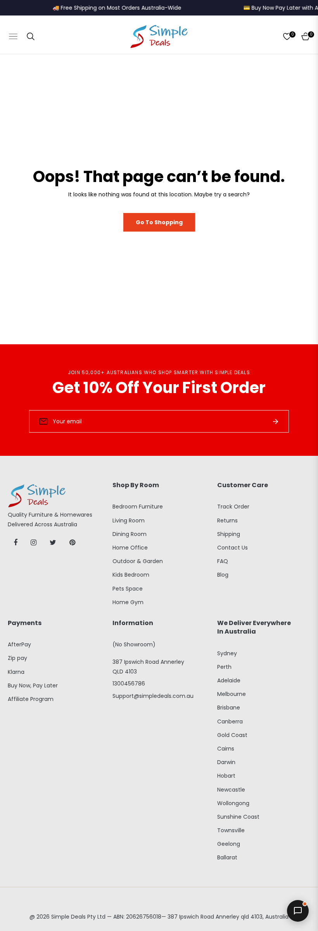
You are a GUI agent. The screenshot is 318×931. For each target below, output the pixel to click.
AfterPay (19, 644)
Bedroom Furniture (137, 506)
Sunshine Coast (238, 817)
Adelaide (228, 680)
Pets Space (127, 589)
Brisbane (228, 707)
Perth (224, 667)
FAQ (222, 561)
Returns (227, 520)
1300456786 (128, 683)
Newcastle (231, 790)
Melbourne (231, 694)
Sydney (227, 653)
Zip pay (17, 658)
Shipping (228, 534)
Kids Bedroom (130, 575)
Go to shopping (159, 222)
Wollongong (233, 803)
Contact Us (232, 547)
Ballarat (227, 857)
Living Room (128, 520)
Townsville (231, 830)
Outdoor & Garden (137, 561)
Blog (222, 575)
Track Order (233, 506)
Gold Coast (232, 735)
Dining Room (129, 534)
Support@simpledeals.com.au (153, 696)
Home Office (130, 547)
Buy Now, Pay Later (33, 685)
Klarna (16, 672)
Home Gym (127, 602)
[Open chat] (298, 911)
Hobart (226, 776)
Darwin (226, 762)
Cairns (225, 748)
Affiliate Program (31, 699)
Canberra (230, 721)
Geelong (228, 844)
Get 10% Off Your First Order (159, 388)
